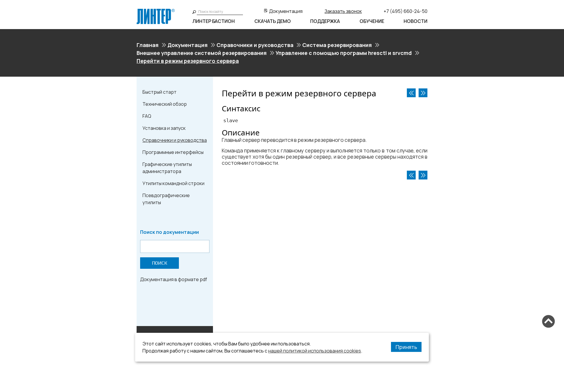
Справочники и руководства (254, 44)
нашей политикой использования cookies (314, 350)
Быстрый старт (159, 92)
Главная (148, 44)
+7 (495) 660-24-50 (405, 11)
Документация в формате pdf (173, 279)
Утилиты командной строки (173, 183)
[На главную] (156, 11)
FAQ (146, 116)
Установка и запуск (164, 128)
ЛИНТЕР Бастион (213, 21)
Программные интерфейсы (173, 152)
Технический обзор (164, 104)
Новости (415, 21)
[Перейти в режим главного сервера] (411, 92)
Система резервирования (337, 44)
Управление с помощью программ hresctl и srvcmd (344, 52)
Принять (406, 346)
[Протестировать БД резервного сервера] (423, 92)
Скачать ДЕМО (272, 21)
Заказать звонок (343, 11)
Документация (286, 11)
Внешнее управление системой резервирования (202, 52)
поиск (159, 263)
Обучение (372, 21)
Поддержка (325, 21)
